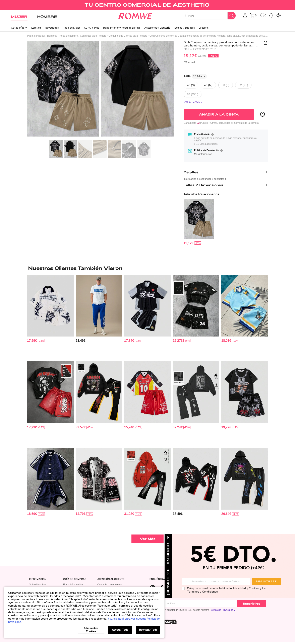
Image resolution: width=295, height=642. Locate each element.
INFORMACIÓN (37, 579)
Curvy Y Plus (91, 27)
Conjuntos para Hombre (93, 35)
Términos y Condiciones (202, 591)
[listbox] (245, 15)
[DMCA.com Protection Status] (169, 622)
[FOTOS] (100, 89)
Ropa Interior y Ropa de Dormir (121, 27)
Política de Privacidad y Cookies (239, 588)
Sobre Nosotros (37, 584)
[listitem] (199, 222)
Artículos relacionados (201, 194)
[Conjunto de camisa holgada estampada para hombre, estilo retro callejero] (147, 306)
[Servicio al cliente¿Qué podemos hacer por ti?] (271, 15)
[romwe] (135, 15)
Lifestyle (204, 27)
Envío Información (73, 584)
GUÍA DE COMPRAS (74, 579)
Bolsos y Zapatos (184, 27)
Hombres (52, 35)
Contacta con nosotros (109, 584)
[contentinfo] (188, 243)
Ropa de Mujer (71, 27)
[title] (147, 268)
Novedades (52, 27)
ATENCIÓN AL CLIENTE (110, 579)
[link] (147, 5)
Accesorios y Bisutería (157, 27)
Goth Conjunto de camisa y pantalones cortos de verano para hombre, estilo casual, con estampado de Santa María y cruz (219, 44)
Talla (193, 76)
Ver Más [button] (148, 539)
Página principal (36, 35)
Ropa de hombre (68, 35)
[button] (262, 114)
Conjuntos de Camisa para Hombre (128, 35)
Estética (36, 27)
